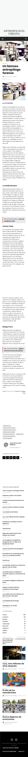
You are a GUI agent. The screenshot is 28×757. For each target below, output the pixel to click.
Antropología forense (9, 432)
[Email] (14, 457)
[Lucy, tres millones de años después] (14, 653)
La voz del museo (20, 639)
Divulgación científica (9, 436)
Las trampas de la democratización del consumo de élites (8, 641)
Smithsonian (10, 391)
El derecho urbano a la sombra (12, 495)
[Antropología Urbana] (3, 76)
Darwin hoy (6, 560)
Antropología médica (8, 434)
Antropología (6, 425)
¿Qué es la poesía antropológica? (13, 549)
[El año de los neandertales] (14, 679)
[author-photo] (4, 669)
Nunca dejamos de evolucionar (12, 718)
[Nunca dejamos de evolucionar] (14, 706)
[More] (21, 457)
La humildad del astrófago (11, 601)
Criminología (19, 434)
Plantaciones (7, 528)
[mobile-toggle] (2, 39)
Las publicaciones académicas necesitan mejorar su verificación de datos (14, 574)
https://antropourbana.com (15, 447)
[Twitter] (7, 457)
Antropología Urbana (11, 76)
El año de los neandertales (9, 691)
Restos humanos (7, 438)
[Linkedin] (10, 457)
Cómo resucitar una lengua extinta (13, 490)
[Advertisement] (14, 15)
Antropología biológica (9, 430)
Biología (5, 63)
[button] (26, 39)
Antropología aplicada (9, 428)
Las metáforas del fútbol (10, 512)
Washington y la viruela (10, 606)
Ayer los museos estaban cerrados (13, 507)
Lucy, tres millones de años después (14, 517)
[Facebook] (4, 457)
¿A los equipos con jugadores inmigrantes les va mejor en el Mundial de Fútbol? (12, 542)
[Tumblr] (17, 457)
